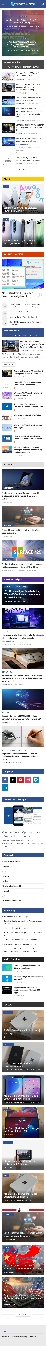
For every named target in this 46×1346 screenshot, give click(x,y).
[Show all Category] (42, 67)
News (6, 1175)
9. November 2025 (20, 399)
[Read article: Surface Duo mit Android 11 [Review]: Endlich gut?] (23, 1025)
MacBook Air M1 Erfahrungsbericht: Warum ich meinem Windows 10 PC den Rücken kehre (22, 950)
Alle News (5, 866)
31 (40, 133)
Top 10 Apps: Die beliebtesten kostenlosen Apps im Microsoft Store (28, 405)
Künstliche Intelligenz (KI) (16, 587)
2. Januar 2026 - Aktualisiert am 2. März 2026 (23, 50)
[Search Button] (43, 4)
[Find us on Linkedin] (5, 787)
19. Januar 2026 (31, 120)
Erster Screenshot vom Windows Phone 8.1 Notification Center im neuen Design (26, 305)
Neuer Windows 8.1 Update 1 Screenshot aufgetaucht (17, 294)
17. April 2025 (19, 442)
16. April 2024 (9, 1272)
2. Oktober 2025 (17, 722)
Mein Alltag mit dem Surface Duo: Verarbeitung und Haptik (20, 1195)
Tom (20, 164)
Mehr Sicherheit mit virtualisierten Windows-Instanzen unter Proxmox (28, 437)
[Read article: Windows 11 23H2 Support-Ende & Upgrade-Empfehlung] (8, 141)
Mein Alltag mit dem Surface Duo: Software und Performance (20, 1162)
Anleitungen (9, 342)
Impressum (5, 1336)
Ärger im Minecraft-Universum (16, 928)
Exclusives (8, 1045)
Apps (4, 871)
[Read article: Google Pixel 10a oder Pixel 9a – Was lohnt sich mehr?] (8, 100)
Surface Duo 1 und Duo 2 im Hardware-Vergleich (18, 1064)
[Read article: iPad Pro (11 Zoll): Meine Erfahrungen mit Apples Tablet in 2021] (23, 1122)
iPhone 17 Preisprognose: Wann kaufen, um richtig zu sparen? (19, 242)
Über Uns (33, 1336)
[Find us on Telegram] (36, 780)
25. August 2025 (20, 418)
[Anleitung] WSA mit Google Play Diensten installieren (27, 966)
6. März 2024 (19, 971)
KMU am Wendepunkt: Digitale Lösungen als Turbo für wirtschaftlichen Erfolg (28, 87)
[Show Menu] (3, 4)
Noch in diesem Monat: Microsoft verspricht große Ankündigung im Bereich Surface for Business (20, 496)
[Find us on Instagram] (28, 780)
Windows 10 (16, 67)
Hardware (5, 881)
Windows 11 (34, 335)
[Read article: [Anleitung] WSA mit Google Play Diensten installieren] (7, 967)
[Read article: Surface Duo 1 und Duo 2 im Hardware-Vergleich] (23, 1057)
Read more (9, 364)
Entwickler (8, 525)
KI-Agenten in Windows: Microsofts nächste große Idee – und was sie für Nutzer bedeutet (21, 44)
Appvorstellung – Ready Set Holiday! (23, 317)
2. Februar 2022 (10, 1037)
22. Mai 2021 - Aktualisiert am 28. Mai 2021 (18, 1200)
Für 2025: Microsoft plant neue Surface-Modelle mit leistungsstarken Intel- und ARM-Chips (22, 565)
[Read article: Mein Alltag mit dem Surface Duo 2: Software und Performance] (23, 1090)
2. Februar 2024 (20, 996)
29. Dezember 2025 (18, 685)
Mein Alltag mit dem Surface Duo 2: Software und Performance (21, 1097)
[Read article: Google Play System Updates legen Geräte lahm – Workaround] (8, 160)
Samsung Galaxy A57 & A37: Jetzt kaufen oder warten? (29, 74)
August (21, 79)
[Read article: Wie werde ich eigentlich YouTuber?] (7, 417)
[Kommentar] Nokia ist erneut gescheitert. (20, 944)
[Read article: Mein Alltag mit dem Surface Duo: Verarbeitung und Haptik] (23, 1188)
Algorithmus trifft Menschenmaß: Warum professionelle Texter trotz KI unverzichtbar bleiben (20, 756)
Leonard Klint (23, 144)
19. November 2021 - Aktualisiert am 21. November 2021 (22, 1102)
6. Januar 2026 (28, 164)
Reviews (7, 1110)
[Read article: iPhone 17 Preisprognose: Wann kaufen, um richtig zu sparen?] (23, 232)
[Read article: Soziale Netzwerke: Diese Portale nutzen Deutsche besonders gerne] (23, 516)
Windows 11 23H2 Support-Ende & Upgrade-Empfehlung (21, 21)
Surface (36, 67)
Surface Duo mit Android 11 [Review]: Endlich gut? (22, 1032)
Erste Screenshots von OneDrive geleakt (24, 312)
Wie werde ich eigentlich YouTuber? (28, 415)
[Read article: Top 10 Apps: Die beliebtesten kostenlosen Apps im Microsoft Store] (7, 406)
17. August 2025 (20, 431)
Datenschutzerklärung (19, 1336)
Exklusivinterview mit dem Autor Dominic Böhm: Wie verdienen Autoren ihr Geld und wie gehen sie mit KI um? (22, 678)
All (9, 67)
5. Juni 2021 (8, 1168)
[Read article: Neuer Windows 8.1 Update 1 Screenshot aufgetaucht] (23, 274)
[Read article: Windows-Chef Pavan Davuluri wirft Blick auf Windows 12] (7, 395)
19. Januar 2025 (8, 536)
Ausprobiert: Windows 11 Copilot (17, 916)
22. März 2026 (30, 93)
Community (7, 672)
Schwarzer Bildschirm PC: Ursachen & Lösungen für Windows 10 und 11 (30, 127)
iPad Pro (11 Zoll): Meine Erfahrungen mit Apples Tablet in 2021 (22, 1130)
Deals (6, 187)
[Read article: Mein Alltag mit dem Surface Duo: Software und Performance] (23, 1155)
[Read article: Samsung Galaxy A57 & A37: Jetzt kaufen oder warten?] (8, 76)
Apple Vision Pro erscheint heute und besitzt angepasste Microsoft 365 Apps (28, 990)
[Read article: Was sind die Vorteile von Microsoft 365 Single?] (7, 427)
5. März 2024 (19, 982)
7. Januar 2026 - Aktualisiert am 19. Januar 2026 (23, 26)
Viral (3, 896)
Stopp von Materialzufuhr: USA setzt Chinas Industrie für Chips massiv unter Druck (22, 1298)
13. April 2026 (30, 79)
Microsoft (27, 67)
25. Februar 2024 (10, 1305)
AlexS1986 (22, 133)
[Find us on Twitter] (13, 780)
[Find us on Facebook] (5, 780)
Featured (23, 16)
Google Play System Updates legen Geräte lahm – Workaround (29, 159)
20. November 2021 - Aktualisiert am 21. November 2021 (22, 1069)
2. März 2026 (30, 104)
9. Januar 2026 (32, 133)
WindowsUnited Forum (11, 861)
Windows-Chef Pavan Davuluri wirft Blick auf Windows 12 (28, 394)
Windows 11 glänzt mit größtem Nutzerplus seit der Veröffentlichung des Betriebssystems (28, 449)
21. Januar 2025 (8, 502)
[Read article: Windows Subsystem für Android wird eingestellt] (7, 978)
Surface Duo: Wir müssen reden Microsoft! (20, 939)
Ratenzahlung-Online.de (11, 900)
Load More (23, 170)
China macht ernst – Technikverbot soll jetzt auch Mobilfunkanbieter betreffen (22, 1267)
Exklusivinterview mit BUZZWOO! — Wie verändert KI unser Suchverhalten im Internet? (21, 717)
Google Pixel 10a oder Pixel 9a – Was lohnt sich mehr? (29, 99)
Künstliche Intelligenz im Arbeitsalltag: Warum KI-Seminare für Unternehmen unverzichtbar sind (29, 112)
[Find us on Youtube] (20, 780)
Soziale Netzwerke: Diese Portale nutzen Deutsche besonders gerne (23, 1234)
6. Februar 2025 (20, 455)
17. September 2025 (21, 410)
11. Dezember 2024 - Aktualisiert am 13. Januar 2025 (19, 570)
